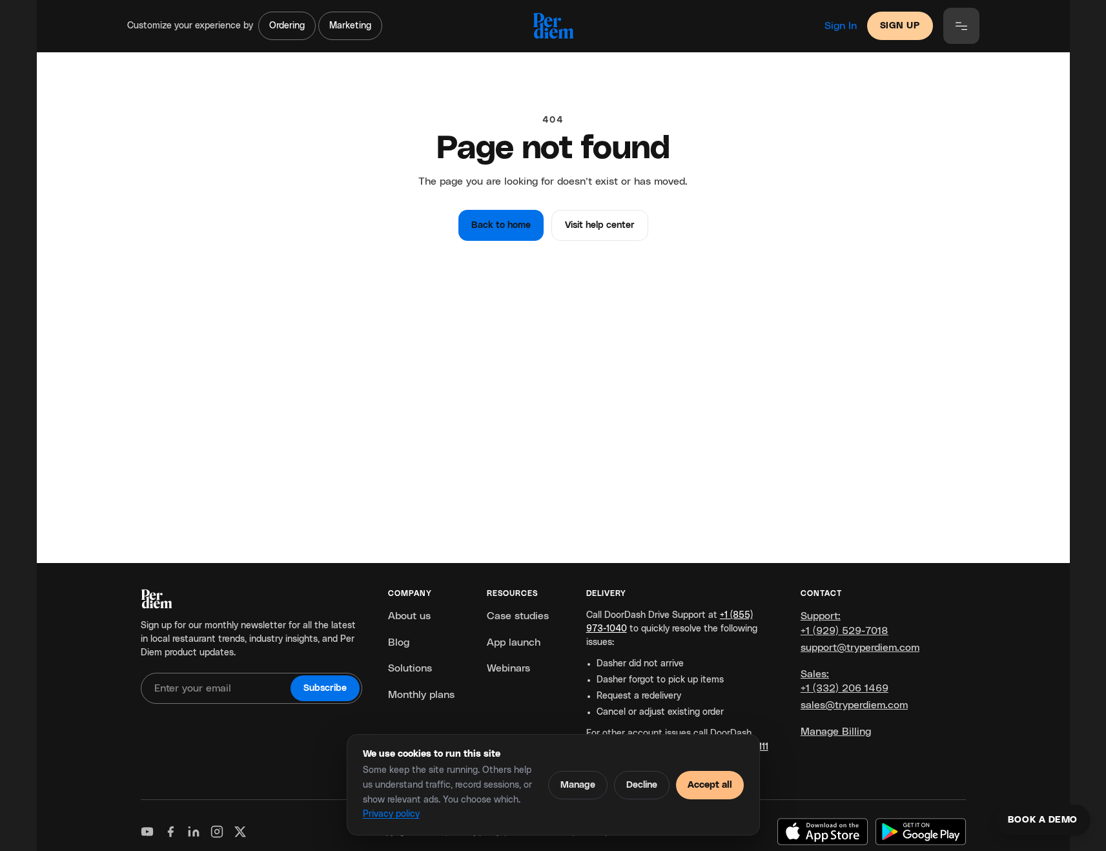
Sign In (840, 26)
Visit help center (600, 225)
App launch (513, 642)
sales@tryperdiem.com (854, 705)
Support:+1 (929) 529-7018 (844, 623)
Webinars (508, 668)
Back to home (501, 225)
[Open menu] (961, 26)
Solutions (410, 668)
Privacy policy (391, 814)
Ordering (287, 25)
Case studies (518, 616)
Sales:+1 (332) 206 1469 (844, 681)
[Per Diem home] (553, 26)
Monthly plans (421, 695)
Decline (641, 785)
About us (409, 616)
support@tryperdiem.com (860, 647)
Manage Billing (836, 731)
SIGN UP (900, 25)
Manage (577, 785)
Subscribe (325, 688)
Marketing (350, 25)
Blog (398, 642)
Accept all (710, 785)
